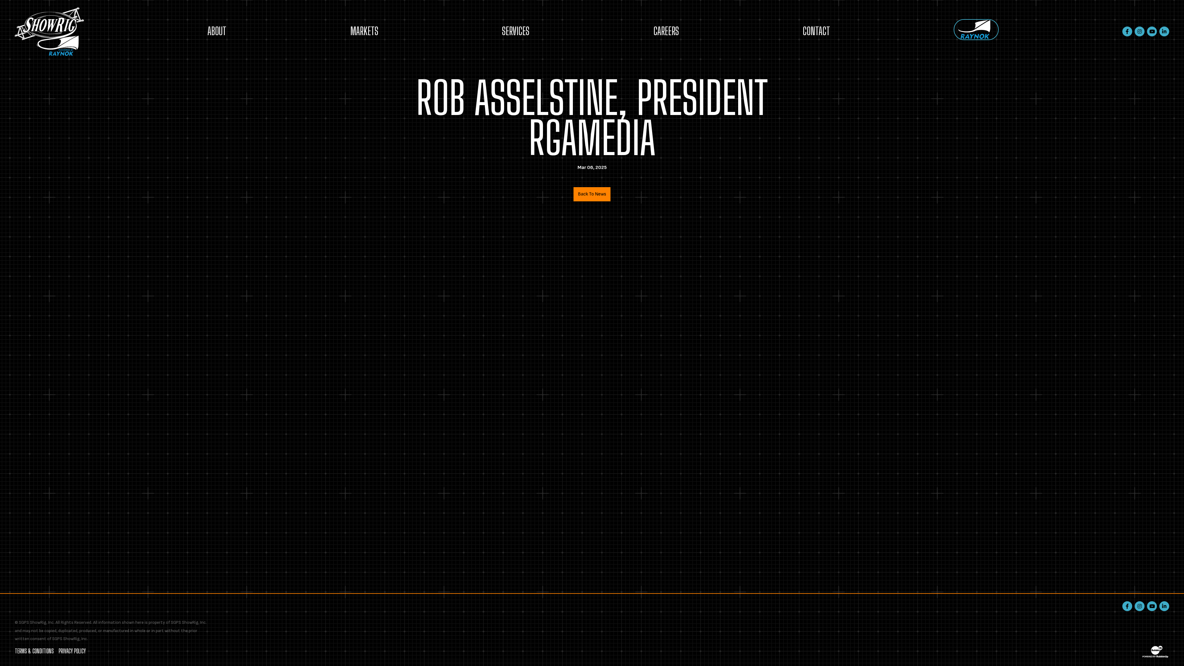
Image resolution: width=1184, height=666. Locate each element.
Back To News (592, 194)
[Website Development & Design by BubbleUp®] (1155, 652)
